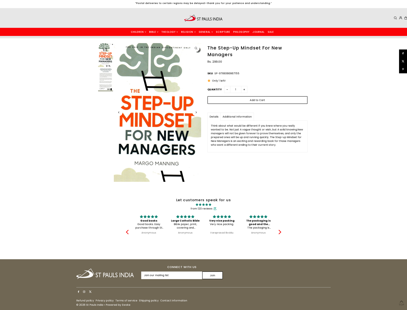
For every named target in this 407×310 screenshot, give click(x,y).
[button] (128, 232)
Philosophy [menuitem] (241, 32)
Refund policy (85, 300)
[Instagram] (84, 292)
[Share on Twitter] (403, 61)
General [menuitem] (204, 32)
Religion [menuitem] (187, 32)
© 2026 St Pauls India (89, 305)
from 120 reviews (201, 208)
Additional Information (237, 116)
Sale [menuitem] (271, 32)
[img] (204, 205)
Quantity (214, 89)
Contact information (173, 300)
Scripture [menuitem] (223, 32)
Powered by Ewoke (118, 305)
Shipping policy (149, 300)
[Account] (400, 17)
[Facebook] (78, 292)
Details (214, 116)
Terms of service (126, 300)
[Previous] (119, 112)
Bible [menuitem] (152, 32)
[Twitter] (90, 292)
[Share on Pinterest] (403, 69)
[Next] (196, 112)
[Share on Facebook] (403, 53)
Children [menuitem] (137, 32)
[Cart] (405, 18)
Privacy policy (105, 300)
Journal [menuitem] (258, 32)
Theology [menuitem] (168, 32)
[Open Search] (395, 18)
